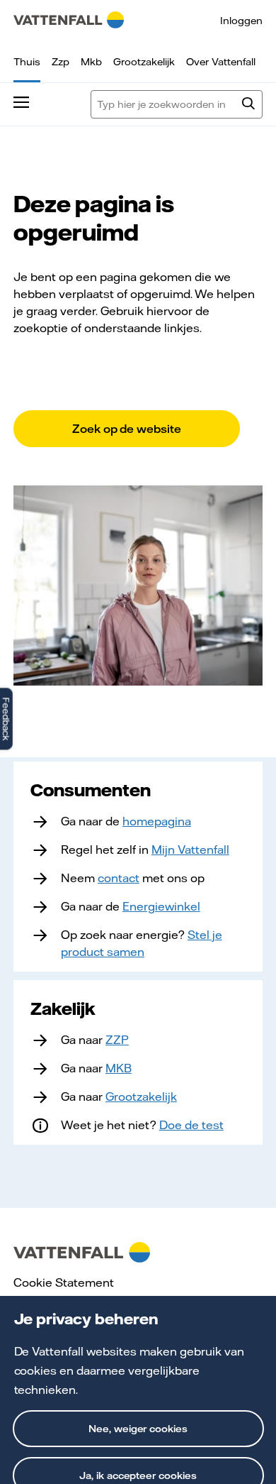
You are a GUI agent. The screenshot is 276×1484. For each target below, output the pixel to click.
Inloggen (241, 20)
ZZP (117, 1040)
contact (118, 878)
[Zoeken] (248, 105)
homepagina (156, 821)
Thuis (26, 61)
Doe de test (191, 1125)
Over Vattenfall (220, 61)
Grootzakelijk (144, 61)
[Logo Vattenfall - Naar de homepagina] (68, 19)
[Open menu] (21, 104)
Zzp (60, 61)
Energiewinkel (161, 906)
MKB (118, 1068)
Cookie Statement (63, 1282)
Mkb (91, 61)
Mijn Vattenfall (190, 849)
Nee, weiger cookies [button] (138, 1428)
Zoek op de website (127, 429)
